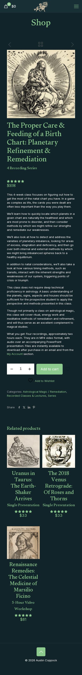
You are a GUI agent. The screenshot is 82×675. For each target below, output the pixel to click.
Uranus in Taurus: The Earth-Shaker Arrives (23, 488)
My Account (15, 354)
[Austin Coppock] (41, 6)
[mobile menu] (76, 6)
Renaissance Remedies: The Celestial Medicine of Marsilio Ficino (23, 585)
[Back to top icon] (41, 651)
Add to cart (49, 369)
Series (52, 395)
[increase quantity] (29, 369)
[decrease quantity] (11, 369)
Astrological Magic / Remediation (44, 391)
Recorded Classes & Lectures (26, 395)
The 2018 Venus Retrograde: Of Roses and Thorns (59, 488)
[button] (16, 181)
